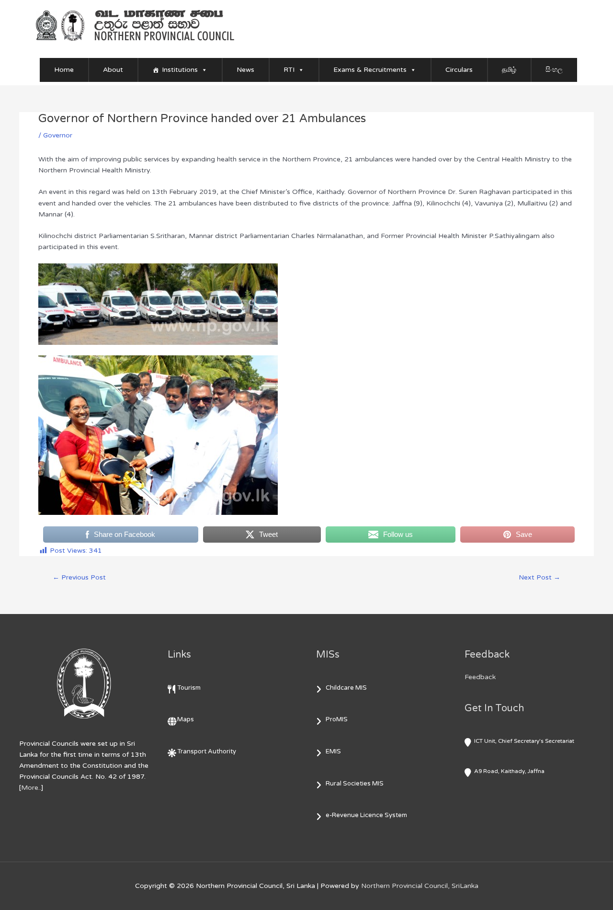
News (245, 70)
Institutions (180, 70)
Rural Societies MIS (355, 783)
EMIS (333, 751)
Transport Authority (206, 751)
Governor (57, 135)
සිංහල (554, 70)
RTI (289, 70)
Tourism (189, 688)
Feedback (480, 677)
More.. (31, 788)
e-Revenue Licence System (366, 815)
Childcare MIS (346, 688)
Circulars (459, 70)
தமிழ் (509, 70)
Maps (185, 719)
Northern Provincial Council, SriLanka (419, 886)
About (113, 70)
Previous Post (79, 577)
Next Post (539, 577)
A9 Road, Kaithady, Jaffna (509, 771)
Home (64, 70)
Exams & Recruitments (370, 70)
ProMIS (337, 719)
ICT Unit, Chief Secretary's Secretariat (524, 741)
